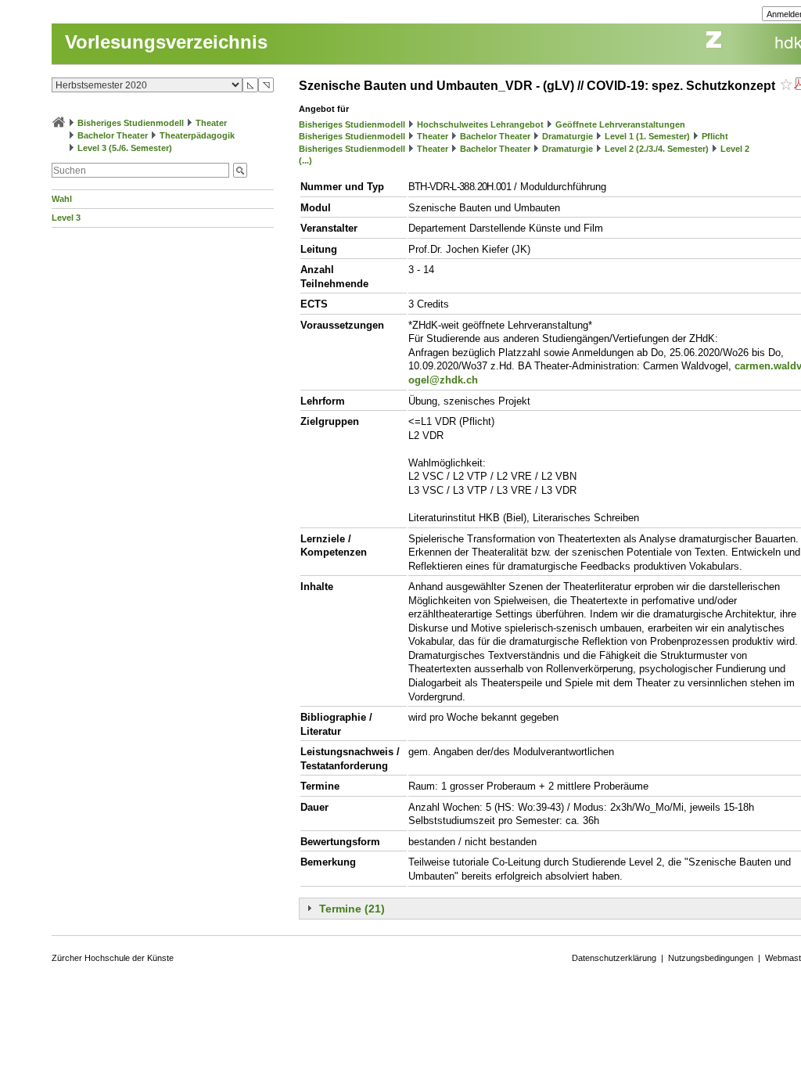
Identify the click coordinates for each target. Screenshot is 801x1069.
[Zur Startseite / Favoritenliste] (59, 123)
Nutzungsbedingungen (710, 958)
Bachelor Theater (112, 135)
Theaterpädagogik (197, 135)
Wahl (62, 198)
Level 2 (734, 148)
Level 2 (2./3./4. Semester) (657, 148)
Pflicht (715, 136)
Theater (211, 123)
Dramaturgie (567, 136)
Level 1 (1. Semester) (647, 136)
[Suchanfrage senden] (240, 170)
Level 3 (66, 217)
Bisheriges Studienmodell (130, 123)
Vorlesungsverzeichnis (166, 41)
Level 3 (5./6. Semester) (124, 148)
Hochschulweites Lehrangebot (480, 124)
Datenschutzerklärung (614, 958)
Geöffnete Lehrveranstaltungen (620, 124)
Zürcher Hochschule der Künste (113, 958)
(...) (305, 160)
